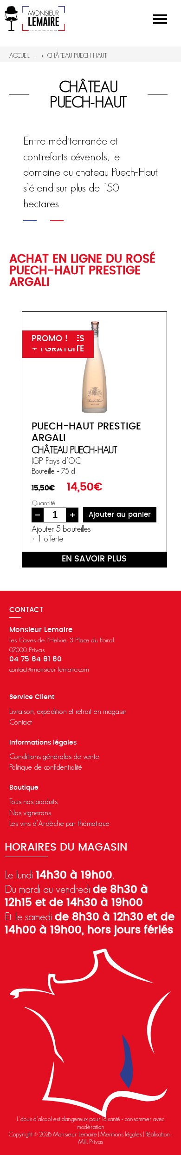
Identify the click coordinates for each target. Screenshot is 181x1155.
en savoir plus (94, 559)
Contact (20, 722)
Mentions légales (121, 1134)
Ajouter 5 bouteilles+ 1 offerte (61, 533)
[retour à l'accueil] (35, 19)
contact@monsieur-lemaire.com (49, 669)
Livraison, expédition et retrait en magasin (68, 711)
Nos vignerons (30, 812)
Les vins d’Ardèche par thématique (59, 823)
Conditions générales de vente (54, 756)
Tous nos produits (33, 801)
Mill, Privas (90, 1141)
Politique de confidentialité (45, 767)
